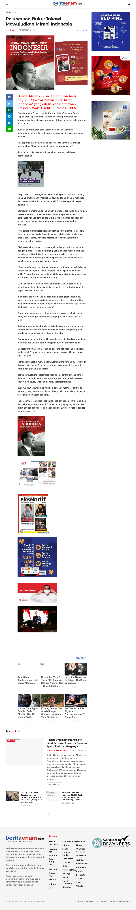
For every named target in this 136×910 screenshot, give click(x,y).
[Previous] (44, 814)
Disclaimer (101, 901)
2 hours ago (68, 803)
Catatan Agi (52, 850)
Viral (78, 882)
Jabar (65, 849)
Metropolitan (69, 870)
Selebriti (52, 879)
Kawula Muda (66, 853)
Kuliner (66, 866)
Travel (79, 878)
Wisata (79, 886)
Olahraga (80, 849)
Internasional (69, 841)
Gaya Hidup (51, 860)
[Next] (49, 814)
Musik (65, 877)
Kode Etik (79, 901)
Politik (79, 871)
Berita (11, 741)
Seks (50, 864)
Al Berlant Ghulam (58, 750)
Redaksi (90, 901)
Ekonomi (52, 855)
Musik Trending (67, 882)
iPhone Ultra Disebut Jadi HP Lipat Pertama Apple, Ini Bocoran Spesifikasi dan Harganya (67, 743)
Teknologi (53, 844)
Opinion (80, 860)
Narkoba (66, 887)
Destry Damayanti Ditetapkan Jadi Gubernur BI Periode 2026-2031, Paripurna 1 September (31, 797)
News (79, 845)
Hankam (52, 869)
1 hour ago (27, 805)
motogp (66, 873)
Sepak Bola (81, 855)
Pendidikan (82, 864)
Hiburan (52, 873)
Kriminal (66, 862)
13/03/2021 (24, 30)
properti (80, 875)
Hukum (52, 884)
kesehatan (67, 859)
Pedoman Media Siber (119, 901)
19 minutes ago (76, 750)
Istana (65, 845)
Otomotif (80, 852)
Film (50, 876)
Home (8, 12)
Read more (54, 784)
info (14, 12)
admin (11, 30)
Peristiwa (81, 867)
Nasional (80, 841)
